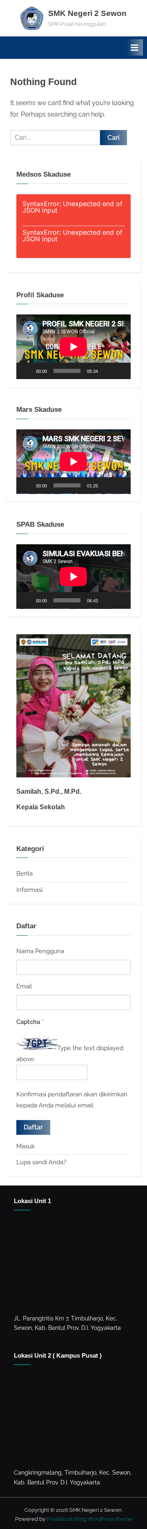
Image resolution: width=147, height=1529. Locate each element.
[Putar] (27, 371)
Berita (24, 873)
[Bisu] (107, 371)
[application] (73, 346)
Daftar (33, 1127)
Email (24, 986)
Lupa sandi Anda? (41, 1162)
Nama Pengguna (40, 951)
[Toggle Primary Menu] (134, 47)
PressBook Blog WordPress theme (89, 1519)
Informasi (29, 890)
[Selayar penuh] (120, 371)
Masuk (25, 1146)
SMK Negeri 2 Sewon (87, 13)
